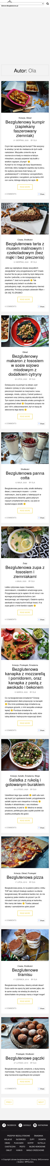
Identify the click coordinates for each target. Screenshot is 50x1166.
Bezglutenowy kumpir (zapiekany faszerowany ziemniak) (25, 128)
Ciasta (20, 239)
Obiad (28, 117)
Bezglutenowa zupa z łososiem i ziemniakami (25, 571)
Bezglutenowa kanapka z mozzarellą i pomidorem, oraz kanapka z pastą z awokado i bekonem (25, 678)
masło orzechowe (35, 1150)
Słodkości (28, 239)
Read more (25, 187)
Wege (37, 775)
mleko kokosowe (37, 1146)
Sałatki (21, 775)
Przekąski (24, 665)
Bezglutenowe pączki (25, 1058)
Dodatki (42, 1139)
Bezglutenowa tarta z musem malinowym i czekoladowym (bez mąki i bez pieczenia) (25, 250)
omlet (9, 1150)
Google (27, 1125)
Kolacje (22, 117)
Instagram (42, 1125)
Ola (35, 140)
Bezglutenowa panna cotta (25, 475)
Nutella (41, 1143)
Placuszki (18, 1143)
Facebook (11, 1125)
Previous (6, 95)
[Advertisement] (25, 39)
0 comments (10, 194)
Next (44, 95)
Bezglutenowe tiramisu (25, 972)
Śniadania (33, 665)
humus (19, 1150)
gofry (30, 1143)
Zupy (25, 563)
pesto (22, 1146)
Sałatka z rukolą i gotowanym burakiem (25, 782)
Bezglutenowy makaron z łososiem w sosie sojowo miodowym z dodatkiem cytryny (25, 365)
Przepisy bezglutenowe (18, 1135)
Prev (9, 1102)
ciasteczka (10, 1146)
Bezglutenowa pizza (25, 877)
